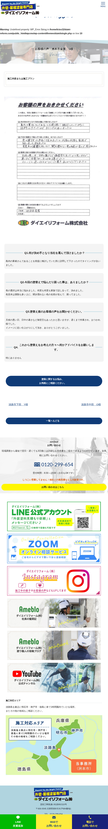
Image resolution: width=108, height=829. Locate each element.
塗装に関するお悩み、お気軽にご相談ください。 (52, 381)
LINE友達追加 (18, 824)
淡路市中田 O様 (91, 404)
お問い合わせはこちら (52, 487)
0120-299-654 (57, 464)
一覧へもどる (52, 421)
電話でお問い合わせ (90, 824)
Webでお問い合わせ (54, 824)
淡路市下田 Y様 (18, 404)
